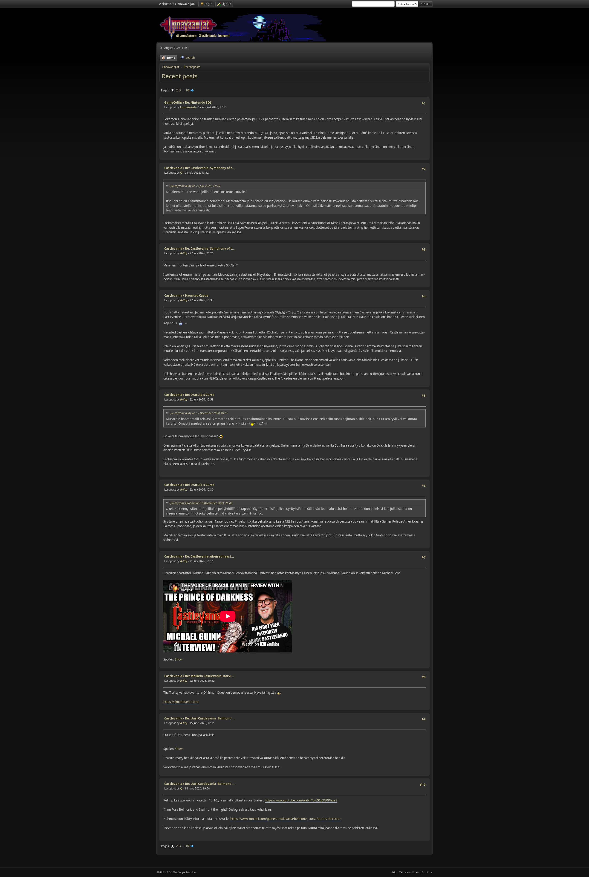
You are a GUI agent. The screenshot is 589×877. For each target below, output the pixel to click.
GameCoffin (173, 102)
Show (178, 659)
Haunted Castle (196, 295)
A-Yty (183, 253)
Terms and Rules (409, 872)
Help (393, 872)
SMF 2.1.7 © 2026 (166, 872)
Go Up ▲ (427, 872)
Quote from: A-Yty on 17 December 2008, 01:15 (198, 413)
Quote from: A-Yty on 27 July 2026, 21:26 (194, 186)
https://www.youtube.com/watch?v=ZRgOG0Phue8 (301, 800)
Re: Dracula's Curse (199, 395)
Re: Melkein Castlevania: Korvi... (209, 676)
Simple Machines (187, 872)
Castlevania (173, 168)
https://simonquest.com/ (181, 702)
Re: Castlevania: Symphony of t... (210, 168)
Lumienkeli (188, 107)
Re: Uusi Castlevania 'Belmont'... (209, 718)
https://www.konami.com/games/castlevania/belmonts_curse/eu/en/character (285, 819)
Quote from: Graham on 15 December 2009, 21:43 (200, 503)
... (183, 90)
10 (187, 90)
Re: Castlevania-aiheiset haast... (209, 556)
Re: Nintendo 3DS (198, 102)
